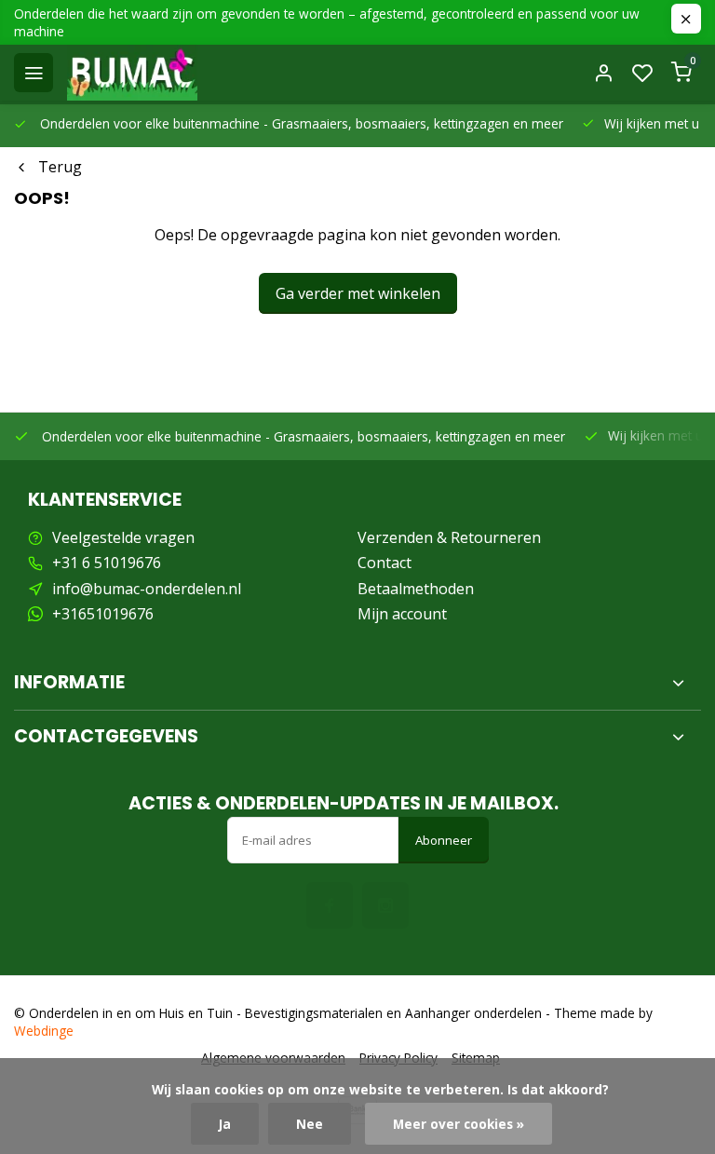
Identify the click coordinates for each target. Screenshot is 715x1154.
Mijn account (402, 614)
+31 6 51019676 (106, 562)
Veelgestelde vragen (123, 537)
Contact (384, 562)
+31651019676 (103, 614)
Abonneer (443, 840)
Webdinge (44, 1030)
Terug (60, 166)
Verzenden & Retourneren (449, 537)
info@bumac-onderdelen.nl (146, 588)
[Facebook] (329, 905)
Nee (309, 1124)
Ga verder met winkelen (358, 293)
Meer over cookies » (458, 1124)
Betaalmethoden (416, 588)
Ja (225, 1124)
